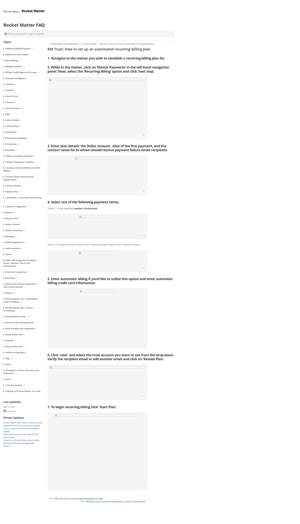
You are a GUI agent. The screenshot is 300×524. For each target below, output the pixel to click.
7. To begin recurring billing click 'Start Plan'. (82, 407)
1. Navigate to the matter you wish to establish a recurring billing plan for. (106, 58)
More (5, 446)
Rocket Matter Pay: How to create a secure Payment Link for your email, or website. (22, 424)
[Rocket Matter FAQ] (11, 11)
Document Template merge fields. (18, 443)
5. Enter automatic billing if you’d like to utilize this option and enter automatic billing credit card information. (110, 281)
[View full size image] (97, 107)
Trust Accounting (89, 43)
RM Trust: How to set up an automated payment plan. (79, 498)
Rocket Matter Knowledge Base (64, 43)
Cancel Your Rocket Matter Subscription (21, 440)
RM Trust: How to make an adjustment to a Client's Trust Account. (116, 501)
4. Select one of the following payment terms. (83, 202)
